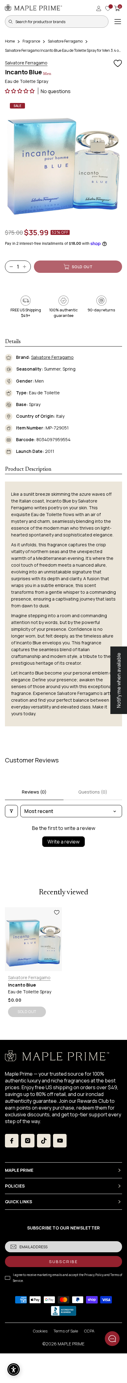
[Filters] (11, 811)
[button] (20, 91)
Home (10, 41)
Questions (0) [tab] (92, 792)
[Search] (10, 21)
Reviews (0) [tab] (34, 792)
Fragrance (31, 41)
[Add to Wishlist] (117, 63)
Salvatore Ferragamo (65, 41)
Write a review (63, 841)
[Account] (98, 8)
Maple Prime (71, 1344)
